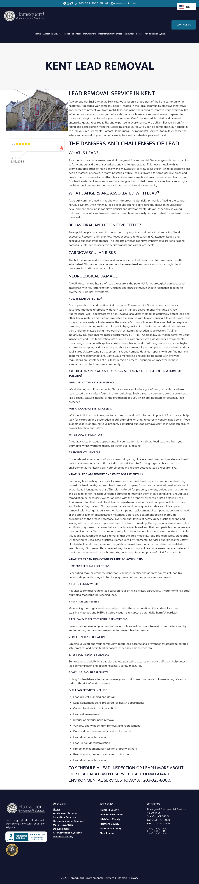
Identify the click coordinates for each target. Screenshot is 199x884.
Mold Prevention (63, 825)
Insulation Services (64, 817)
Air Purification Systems (67, 832)
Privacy (133, 878)
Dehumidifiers (61, 829)
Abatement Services (65, 813)
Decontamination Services (68, 821)
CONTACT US (183, 25)
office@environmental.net (119, 3)
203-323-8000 (88, 3)
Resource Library (63, 836)
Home (56, 809)
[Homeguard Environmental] (24, 16)
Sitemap (122, 878)
